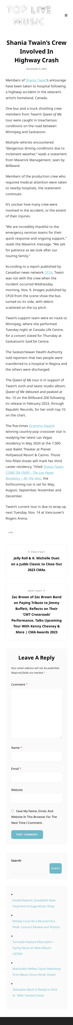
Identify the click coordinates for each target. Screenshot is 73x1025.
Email (16, 769)
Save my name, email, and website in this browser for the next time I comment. (34, 817)
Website (17, 790)
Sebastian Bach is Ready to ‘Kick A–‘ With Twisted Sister (35, 992)
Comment (19, 684)
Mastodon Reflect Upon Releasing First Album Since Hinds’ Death (37, 972)
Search (16, 860)
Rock (10, 532)
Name (16, 748)
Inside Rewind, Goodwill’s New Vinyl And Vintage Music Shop (34, 903)
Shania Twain (36, 80)
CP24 (48, 272)
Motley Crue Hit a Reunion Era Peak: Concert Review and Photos (36, 924)
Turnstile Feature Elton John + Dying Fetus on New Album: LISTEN (33, 948)
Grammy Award (41, 425)
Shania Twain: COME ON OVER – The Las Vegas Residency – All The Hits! (35, 472)
